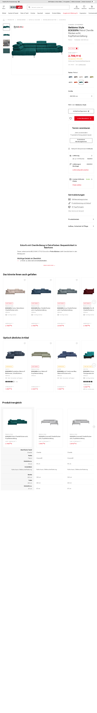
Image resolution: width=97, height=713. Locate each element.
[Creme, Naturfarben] (81, 77)
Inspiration (83, 13)
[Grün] (91, 77)
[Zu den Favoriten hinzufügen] (70, 118)
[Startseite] (4, 20)
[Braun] (76, 77)
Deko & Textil (24, 13)
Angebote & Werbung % (70, 13)
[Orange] (76, 82)
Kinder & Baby (56, 13)
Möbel (4, 13)
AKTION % (72, 48)
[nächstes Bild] (94, 302)
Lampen (47, 13)
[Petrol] (81, 82)
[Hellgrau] (70, 82)
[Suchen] (29, 7)
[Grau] (86, 77)
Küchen (33, 13)
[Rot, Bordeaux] (86, 82)
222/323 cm (74, 96)
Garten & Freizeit (13, 13)
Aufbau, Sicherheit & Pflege (78, 226)
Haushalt (40, 13)
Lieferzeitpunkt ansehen (81, 170)
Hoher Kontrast (86, 1)
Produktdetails (73, 219)
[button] (6, 27)
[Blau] (70, 77)
